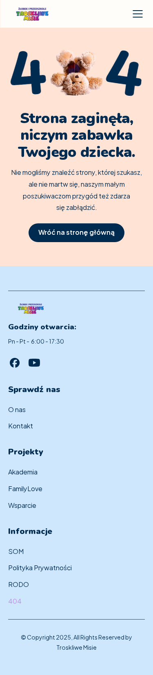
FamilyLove (25, 488)
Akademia (23, 471)
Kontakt (20, 425)
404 (15, 600)
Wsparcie (22, 504)
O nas (17, 409)
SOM (16, 550)
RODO (18, 583)
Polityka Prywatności (40, 567)
